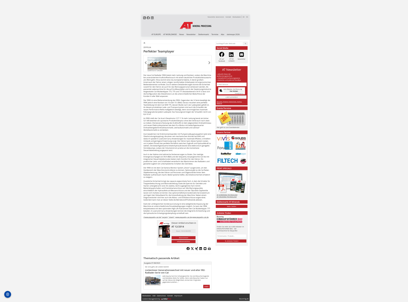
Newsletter (191, 34)
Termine (214, 34)
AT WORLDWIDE (170, 34)
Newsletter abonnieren (216, 17)
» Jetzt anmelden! (231, 97)
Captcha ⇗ (239, 93)
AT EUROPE (156, 34)
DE (244, 17)
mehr (206, 286)
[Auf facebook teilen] (188, 249)
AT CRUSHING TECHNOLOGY (227, 197)
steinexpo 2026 (233, 34)
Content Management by (151, 299)
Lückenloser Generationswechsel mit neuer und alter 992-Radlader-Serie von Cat (175, 271)
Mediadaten (236, 17)
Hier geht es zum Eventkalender (228, 127)
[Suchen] (245, 43)
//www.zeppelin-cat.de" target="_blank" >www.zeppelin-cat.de (167, 217)
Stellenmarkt (203, 34)
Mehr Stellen (231, 206)
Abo (222, 34)
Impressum (178, 296)
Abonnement (183, 238)
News (181, 34)
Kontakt (228, 17)
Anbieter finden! (232, 241)
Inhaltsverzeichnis (183, 242)
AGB (153, 296)
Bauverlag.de (244, 299)
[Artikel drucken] (209, 248)
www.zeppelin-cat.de (200, 217)
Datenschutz (161, 296)
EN (247, 17)
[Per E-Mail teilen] (205, 248)
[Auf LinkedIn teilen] (201, 249)
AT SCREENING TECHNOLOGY (227, 195)
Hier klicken (234, 91)
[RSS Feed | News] (144, 18)
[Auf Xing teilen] (196, 249)
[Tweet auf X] (192, 249)
